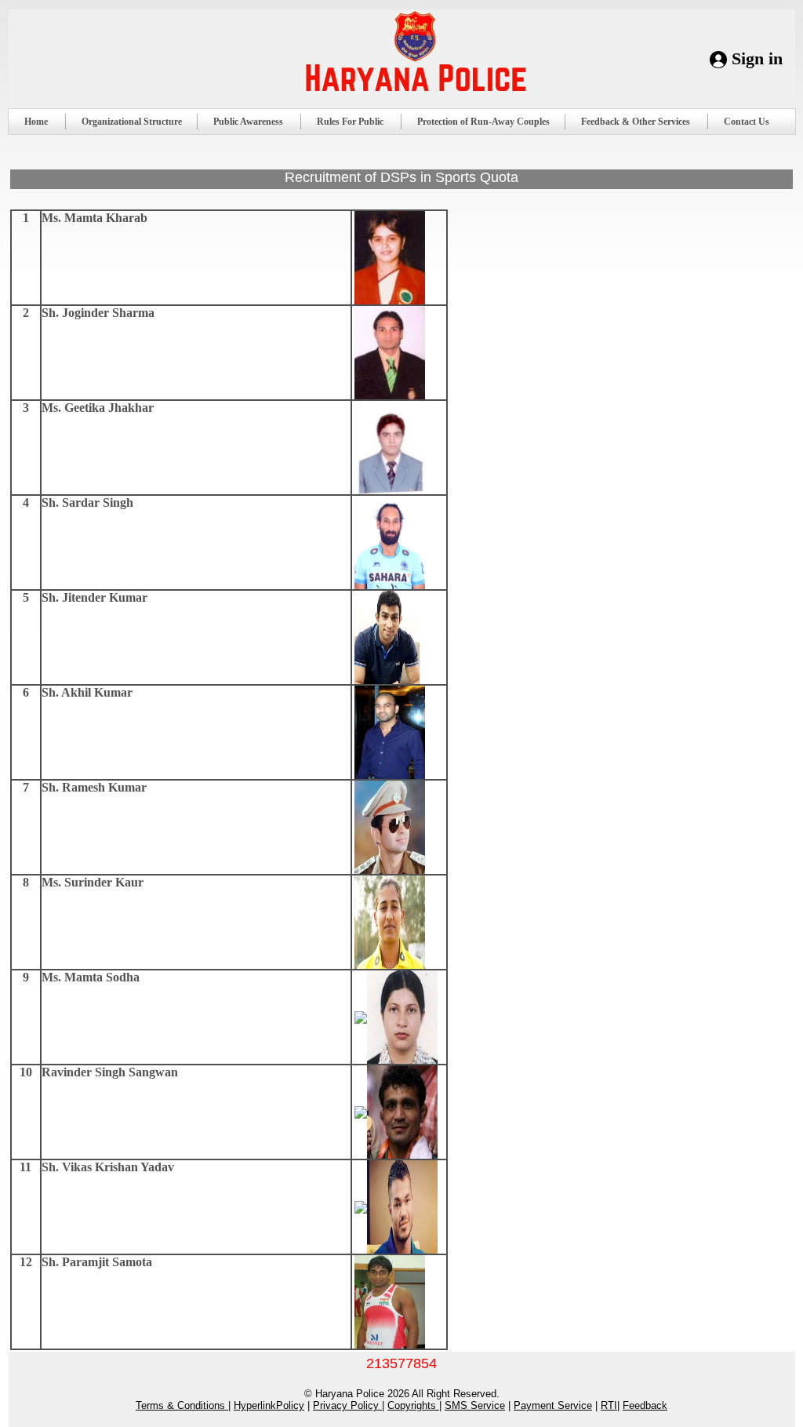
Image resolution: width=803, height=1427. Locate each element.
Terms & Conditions (182, 1405)
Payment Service (553, 1405)
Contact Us (746, 121)
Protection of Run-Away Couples (483, 121)
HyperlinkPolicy (269, 1405)
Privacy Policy (347, 1405)
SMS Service (475, 1405)
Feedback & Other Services (635, 121)
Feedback (645, 1405)
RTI (609, 1405)
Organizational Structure (132, 121)
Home (36, 121)
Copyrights (413, 1405)
